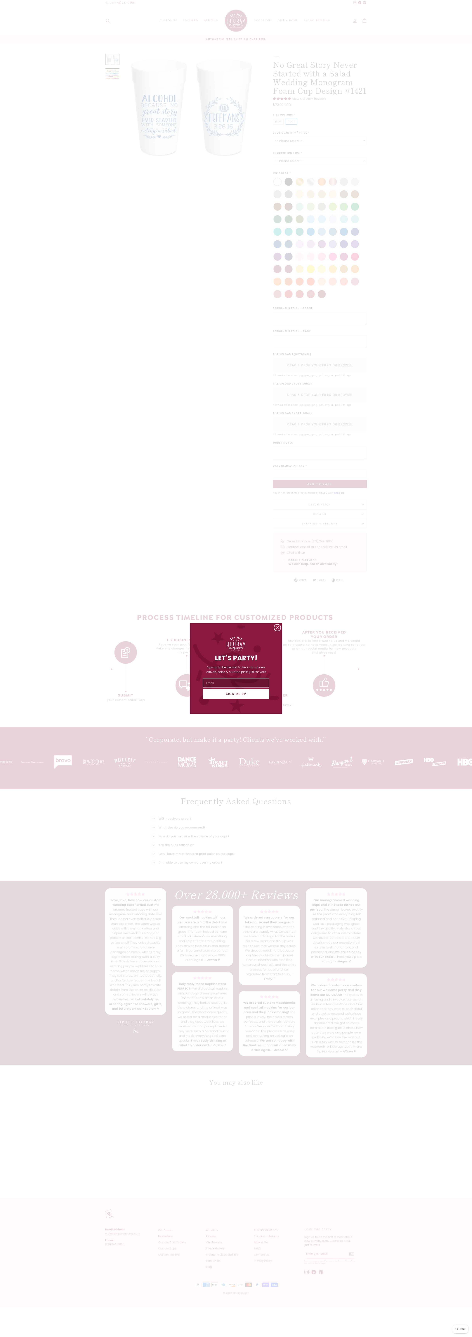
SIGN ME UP (236, 694)
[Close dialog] (277, 627)
